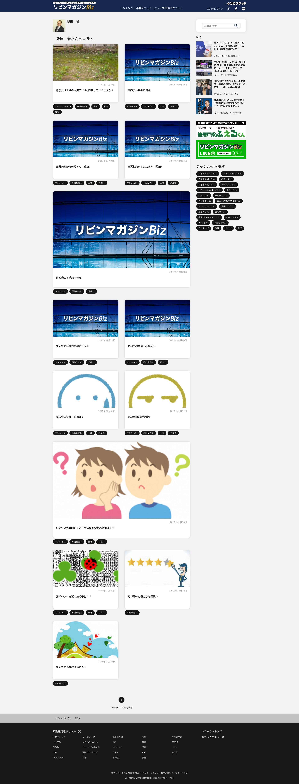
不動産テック (143, 8)
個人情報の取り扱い (131, 773)
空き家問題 (177, 737)
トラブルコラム (228, 184)
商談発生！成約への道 (68, 277)
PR (143, 752)
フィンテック (89, 737)
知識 (57, 112)
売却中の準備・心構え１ (70, 416)
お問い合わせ (217, 9)
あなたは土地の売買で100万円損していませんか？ (85, 90)
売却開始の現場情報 (139, 416)
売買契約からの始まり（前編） (145, 166)
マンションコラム (207, 206)
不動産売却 (82, 106)
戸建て (173, 106)
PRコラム (203, 223)
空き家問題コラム (207, 184)
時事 (217, 228)
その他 (228, 228)
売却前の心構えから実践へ (143, 596)
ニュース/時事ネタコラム (168, 8)
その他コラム (220, 223)
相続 (106, 106)
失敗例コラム (205, 201)
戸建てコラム (227, 206)
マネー (115, 752)
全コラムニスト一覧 (213, 737)
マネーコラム (232, 217)
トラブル (57, 742)
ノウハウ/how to (63, 106)
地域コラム (204, 195)
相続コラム (226, 179)
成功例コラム (221, 195)
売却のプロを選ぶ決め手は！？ (74, 596)
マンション (132, 106)
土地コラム (204, 212)
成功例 (175, 742)
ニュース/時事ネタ (91, 747)
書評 (240, 228)
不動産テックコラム (208, 174)
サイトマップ (181, 773)
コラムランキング (212, 731)
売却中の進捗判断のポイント (72, 346)
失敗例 (56, 747)
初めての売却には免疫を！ (71, 667)
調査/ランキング (90, 752)
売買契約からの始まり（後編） (74, 166)
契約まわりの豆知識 (139, 90)
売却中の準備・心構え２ (142, 346)
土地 (96, 106)
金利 (55, 752)
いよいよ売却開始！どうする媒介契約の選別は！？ (85, 528)
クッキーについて (150, 773)
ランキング (127, 8)
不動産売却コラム (207, 179)
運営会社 (115, 773)
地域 (144, 742)
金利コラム (220, 212)
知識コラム (232, 190)
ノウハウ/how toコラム (209, 190)
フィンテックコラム (232, 174)
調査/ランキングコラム (209, 217)
